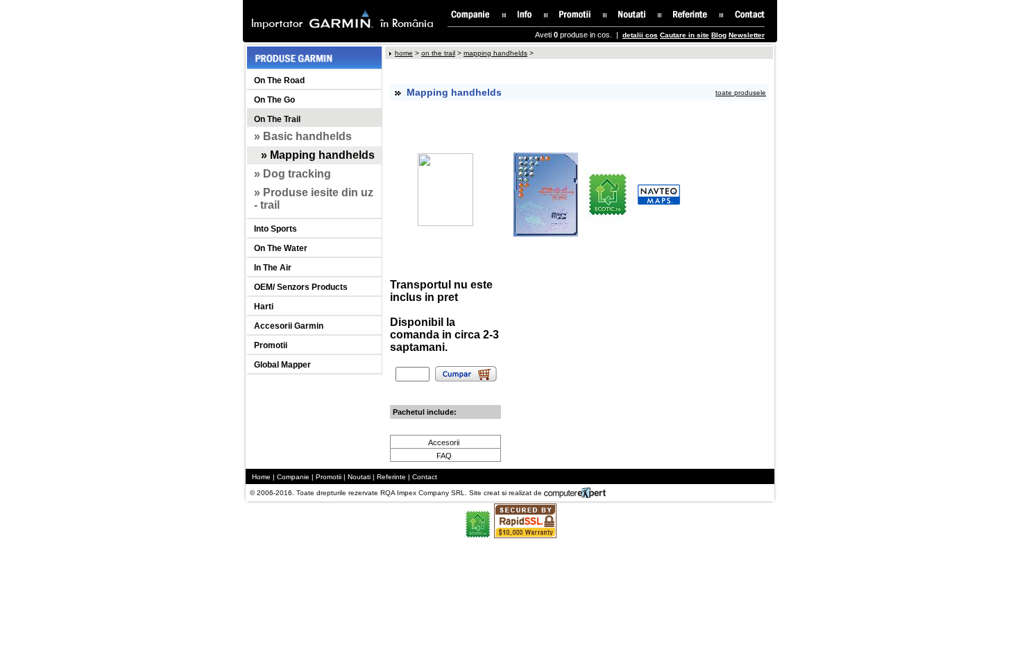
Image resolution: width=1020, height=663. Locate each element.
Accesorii (443, 442)
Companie (293, 477)
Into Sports (275, 229)
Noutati (359, 477)
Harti (263, 306)
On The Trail (277, 119)
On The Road (279, 80)
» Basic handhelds (303, 136)
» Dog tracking (292, 174)
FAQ (444, 455)
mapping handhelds (495, 53)
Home (261, 477)
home (404, 53)
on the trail (438, 53)
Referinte (391, 477)
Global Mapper (282, 365)
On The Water (280, 248)
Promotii (270, 345)
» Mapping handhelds (318, 155)
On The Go (274, 100)
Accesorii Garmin (288, 326)
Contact (424, 477)
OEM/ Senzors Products (301, 287)
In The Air (272, 268)
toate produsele (740, 92)
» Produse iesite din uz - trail (313, 199)
